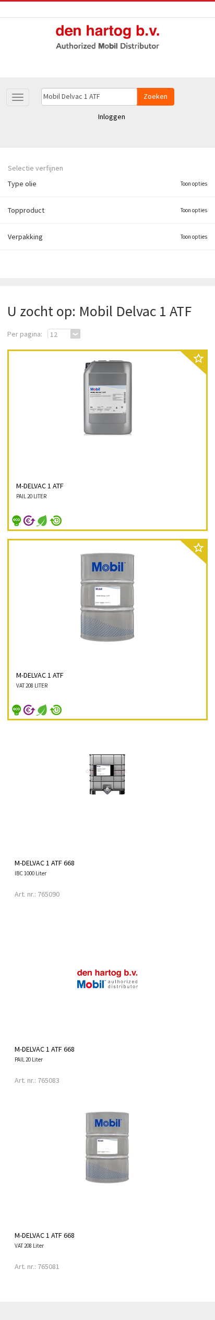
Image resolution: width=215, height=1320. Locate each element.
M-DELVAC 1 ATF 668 (45, 863)
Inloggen (111, 116)
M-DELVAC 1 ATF (40, 485)
